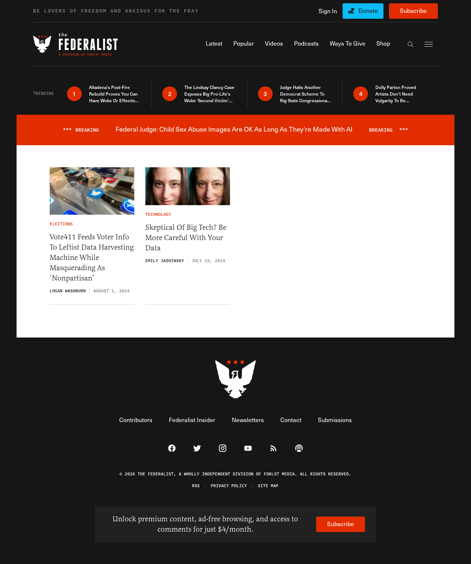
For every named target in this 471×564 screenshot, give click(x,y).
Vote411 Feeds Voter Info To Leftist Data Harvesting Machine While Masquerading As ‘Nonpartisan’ (92, 257)
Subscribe (413, 10)
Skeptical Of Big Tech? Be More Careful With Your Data (185, 238)
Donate (368, 10)
